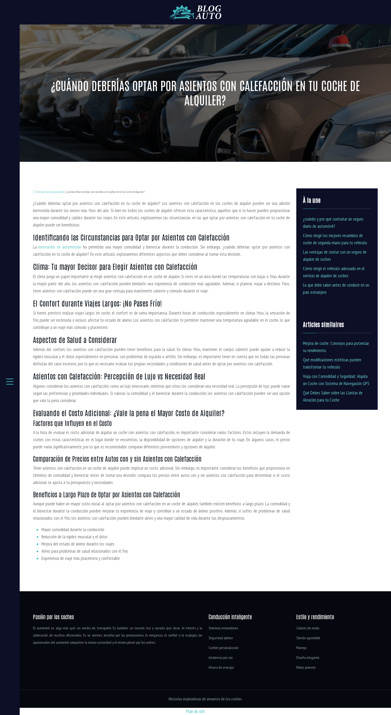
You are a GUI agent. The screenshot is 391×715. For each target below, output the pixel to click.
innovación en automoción (59, 247)
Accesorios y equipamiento (51, 192)
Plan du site (195, 711)
